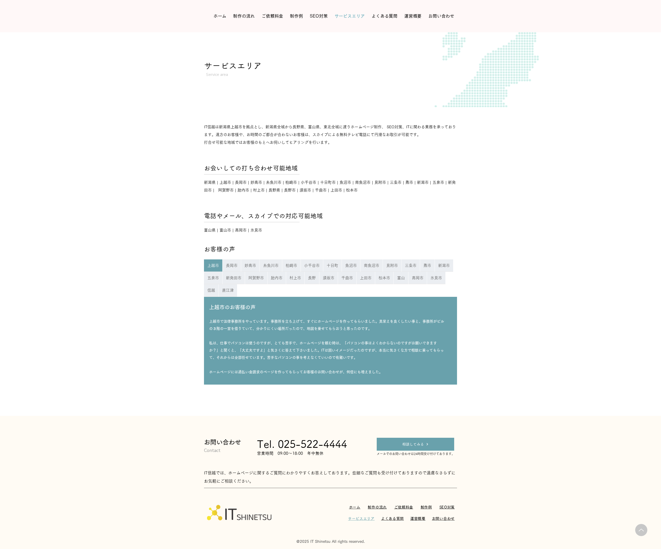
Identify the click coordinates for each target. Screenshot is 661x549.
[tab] (213, 265)
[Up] (641, 530)
